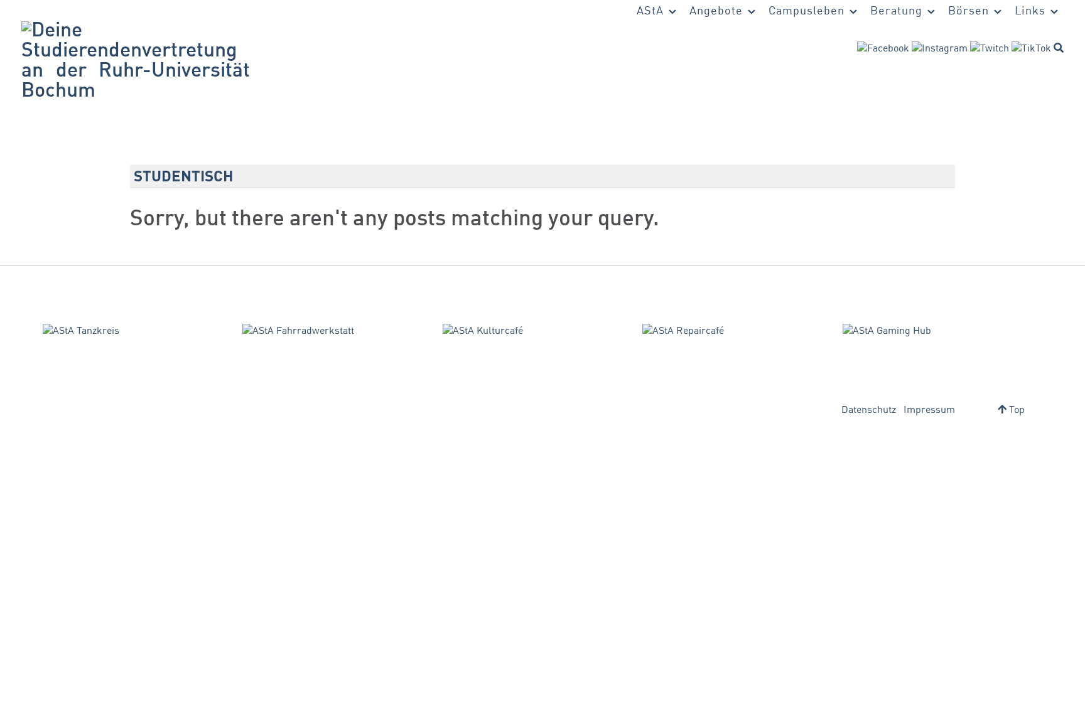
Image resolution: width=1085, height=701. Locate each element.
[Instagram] (940, 49)
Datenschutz (868, 410)
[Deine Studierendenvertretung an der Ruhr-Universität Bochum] (135, 61)
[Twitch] (989, 49)
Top (1016, 410)
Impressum (929, 410)
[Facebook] (883, 49)
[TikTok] (1031, 49)
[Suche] (1059, 48)
